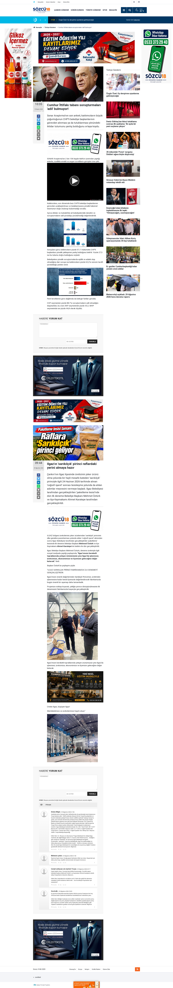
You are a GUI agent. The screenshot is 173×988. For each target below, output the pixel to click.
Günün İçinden (77, 10)
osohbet (38, 977)
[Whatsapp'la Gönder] (38, 127)
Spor (105, 10)
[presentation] (40, 20)
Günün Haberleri (50, 2)
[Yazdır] (38, 134)
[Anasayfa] (34, 2)
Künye (80, 969)
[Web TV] (134, 2)
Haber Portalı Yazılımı (43, 985)
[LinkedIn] (38, 123)
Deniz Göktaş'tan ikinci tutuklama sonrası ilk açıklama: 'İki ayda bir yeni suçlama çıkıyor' (83, 20)
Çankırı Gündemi (61, 10)
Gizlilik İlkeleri (96, 969)
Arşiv (59, 2)
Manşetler (40, 2)
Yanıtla (55, 849)
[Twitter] (38, 120)
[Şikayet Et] (94, 849)
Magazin (113, 10)
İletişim (87, 969)
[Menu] (124, 10)
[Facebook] (38, 116)
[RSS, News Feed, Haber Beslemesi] (137, 969)
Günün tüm (133, 20)
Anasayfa (72, 969)
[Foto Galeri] (139, 2)
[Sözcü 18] (41, 10)
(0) (60, 849)
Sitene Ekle (66, 2)
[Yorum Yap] (38, 138)
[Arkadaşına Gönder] (38, 131)
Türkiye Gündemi (93, 10)
